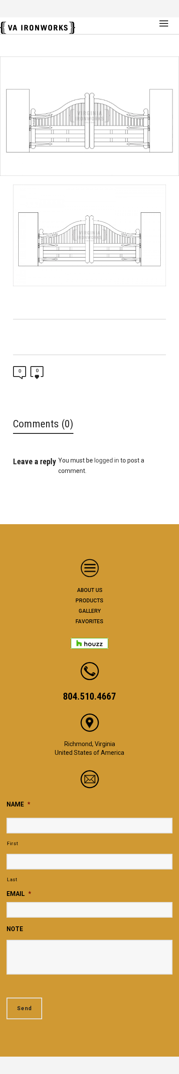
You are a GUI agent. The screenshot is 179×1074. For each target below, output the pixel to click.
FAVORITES (89, 621)
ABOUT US (90, 590)
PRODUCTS (89, 601)
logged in (106, 460)
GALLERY (90, 611)
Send (24, 1008)
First (12, 843)
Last (12, 879)
